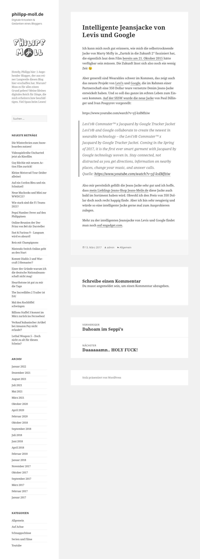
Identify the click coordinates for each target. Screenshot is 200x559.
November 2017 (21, 466)
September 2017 (21, 478)
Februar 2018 (20, 453)
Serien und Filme (22, 539)
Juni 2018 (17, 441)
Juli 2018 (17, 435)
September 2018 (21, 429)
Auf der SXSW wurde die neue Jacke (128, 98)
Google (135, 83)
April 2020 (18, 410)
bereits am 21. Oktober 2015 (143, 58)
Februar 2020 (20, 416)
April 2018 (18, 447)
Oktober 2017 (20, 472)
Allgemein (18, 520)
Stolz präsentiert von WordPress (101, 377)
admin (110, 247)
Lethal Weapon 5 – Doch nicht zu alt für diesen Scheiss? (26, 339)
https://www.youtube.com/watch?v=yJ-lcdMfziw (132, 173)
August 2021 (19, 379)
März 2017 (18, 485)
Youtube (17, 545)
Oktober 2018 (20, 422)
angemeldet (105, 286)
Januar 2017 (19, 497)
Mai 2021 (17, 391)
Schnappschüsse (21, 533)
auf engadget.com (109, 225)
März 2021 (18, 397)
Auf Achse (18, 526)
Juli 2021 (17, 385)
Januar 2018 (19, 460)
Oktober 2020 (20, 404)
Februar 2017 (20, 491)
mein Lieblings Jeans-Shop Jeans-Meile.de (119, 190)
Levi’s (119, 83)
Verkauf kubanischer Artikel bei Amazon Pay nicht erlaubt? (29, 326)
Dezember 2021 (21, 372)
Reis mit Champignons (25, 242)
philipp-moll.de (27, 14)
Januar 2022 (19, 366)
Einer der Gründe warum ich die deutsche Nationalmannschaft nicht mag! (29, 272)
